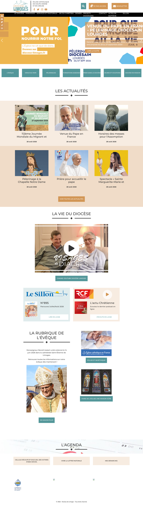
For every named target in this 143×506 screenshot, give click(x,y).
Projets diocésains (88, 14)
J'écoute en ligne (104, 317)
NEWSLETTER (121, 6)
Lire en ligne (54, 317)
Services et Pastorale (47, 13)
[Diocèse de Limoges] (21, 6)
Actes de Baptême (112, 14)
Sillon (126, 13)
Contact (103, 13)
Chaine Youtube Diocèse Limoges (71, 278)
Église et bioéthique (96, 360)
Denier (78, 13)
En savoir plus (46, 420)
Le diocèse (19, 13)
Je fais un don (99, 6)
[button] (2, 40)
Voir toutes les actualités (71, 199)
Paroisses (30, 13)
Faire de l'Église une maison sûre (96, 399)
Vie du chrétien (66, 13)
